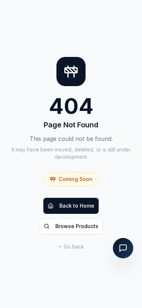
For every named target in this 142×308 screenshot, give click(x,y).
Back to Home (76, 206)
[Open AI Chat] (123, 248)
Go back (74, 246)
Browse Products (76, 226)
